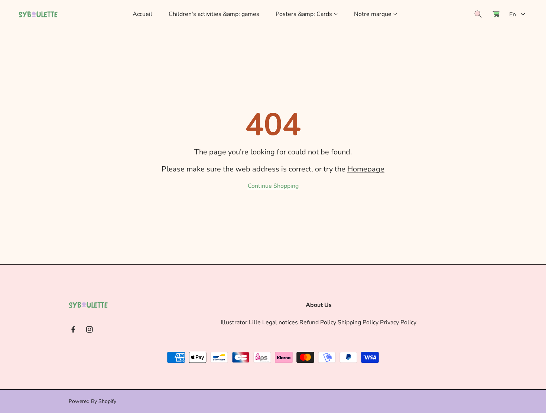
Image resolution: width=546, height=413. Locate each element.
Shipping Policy (358, 322)
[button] (306, 14)
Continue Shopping (273, 186)
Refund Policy (317, 322)
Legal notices (280, 322)
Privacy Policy (398, 322)
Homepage (365, 169)
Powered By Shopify (92, 401)
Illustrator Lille (241, 322)
